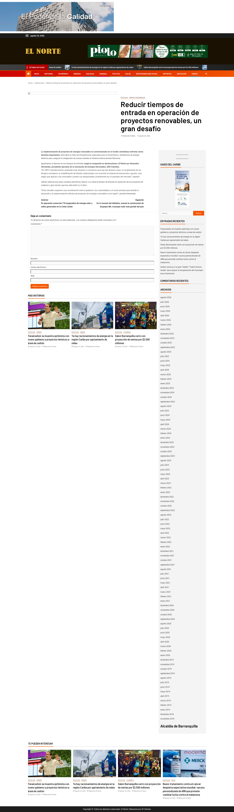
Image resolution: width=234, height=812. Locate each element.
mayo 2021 (165, 583)
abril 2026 (164, 315)
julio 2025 (164, 356)
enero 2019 (165, 710)
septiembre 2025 (167, 347)
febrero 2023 (165, 488)
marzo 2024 (165, 429)
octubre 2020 (166, 614)
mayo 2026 (165, 311)
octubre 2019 (166, 669)
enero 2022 (165, 546)
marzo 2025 (165, 374)
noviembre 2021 (167, 555)
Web (32, 276)
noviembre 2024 (167, 392)
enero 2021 (165, 601)
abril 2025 (164, 370)
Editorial (48, 74)
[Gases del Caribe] (182, 189)
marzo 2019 (165, 700)
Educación (181, 74)
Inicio (36, 74)
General (103, 74)
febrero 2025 (165, 379)
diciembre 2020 (167, 605)
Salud (128, 74)
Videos (195, 74)
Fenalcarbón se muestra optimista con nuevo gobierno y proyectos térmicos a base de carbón (48, 339)
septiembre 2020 (167, 619)
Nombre (34, 259)
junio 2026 (165, 306)
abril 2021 (164, 587)
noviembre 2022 (167, 501)
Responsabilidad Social (147, 74)
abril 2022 (164, 533)
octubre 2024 (166, 397)
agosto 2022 (165, 515)
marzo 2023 (165, 483)
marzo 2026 (165, 320)
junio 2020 (165, 632)
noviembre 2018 (167, 719)
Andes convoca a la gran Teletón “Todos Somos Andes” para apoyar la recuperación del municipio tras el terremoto (181, 270)
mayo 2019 (165, 691)
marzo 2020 (165, 646)
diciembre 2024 (167, 388)
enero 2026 (165, 329)
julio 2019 (164, 682)
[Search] (206, 74)
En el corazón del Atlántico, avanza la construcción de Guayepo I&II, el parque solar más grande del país (120, 203)
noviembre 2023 (167, 447)
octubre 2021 (166, 560)
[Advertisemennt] (148, 51)
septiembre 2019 (167, 673)
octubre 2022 (166, 506)
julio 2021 (164, 574)
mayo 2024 (165, 420)
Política (116, 74)
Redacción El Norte (129, 136)
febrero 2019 (165, 705)
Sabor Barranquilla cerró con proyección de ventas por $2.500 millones (138, 67)
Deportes (167, 74)
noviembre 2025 (167, 338)
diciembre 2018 (167, 714)
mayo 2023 (165, 474)
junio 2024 (165, 415)
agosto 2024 (165, 406)
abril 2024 (164, 424)
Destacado (124, 97)
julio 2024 (164, 411)
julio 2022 (164, 519)
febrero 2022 (165, 542)
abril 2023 (164, 479)
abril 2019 (164, 696)
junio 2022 (165, 524)
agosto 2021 (165, 569)
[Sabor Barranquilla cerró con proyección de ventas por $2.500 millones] (136, 315)
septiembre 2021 (167, 565)
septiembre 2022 (167, 510)
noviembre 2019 (167, 664)
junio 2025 (165, 361)
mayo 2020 (165, 637)
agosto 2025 (165, 352)
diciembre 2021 (167, 551)
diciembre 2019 (167, 660)
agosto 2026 (165, 297)
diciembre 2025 (167, 334)
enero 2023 (165, 492)
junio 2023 (165, 469)
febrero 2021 (165, 596)
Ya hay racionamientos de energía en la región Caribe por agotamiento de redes (70, 67)
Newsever (133, 809)
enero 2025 (165, 383)
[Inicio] (28, 74)
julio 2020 (164, 628)
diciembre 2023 (167, 442)
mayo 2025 (165, 365)
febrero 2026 (165, 325)
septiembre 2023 (167, 456)
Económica (63, 74)
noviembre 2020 (167, 610)
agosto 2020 (165, 623)
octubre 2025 (166, 343)
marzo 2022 (165, 537)
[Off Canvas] (27, 36)
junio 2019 (165, 687)
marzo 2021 (165, 592)
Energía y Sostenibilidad (137, 97)
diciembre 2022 (167, 497)
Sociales (90, 74)
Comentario (36, 224)
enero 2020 (165, 655)
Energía (77, 74)
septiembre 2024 (167, 402)
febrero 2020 (165, 651)
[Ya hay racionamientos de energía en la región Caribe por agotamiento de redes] (92, 315)
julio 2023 (164, 465)
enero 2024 (165, 438)
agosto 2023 (165, 460)
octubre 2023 (166, 451)
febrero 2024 (165, 433)
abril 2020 (164, 642)
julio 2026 (164, 302)
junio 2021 (165, 578)
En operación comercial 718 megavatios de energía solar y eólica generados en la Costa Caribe (66, 203)
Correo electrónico (38, 267)
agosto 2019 (165, 678)
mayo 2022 (165, 528)
